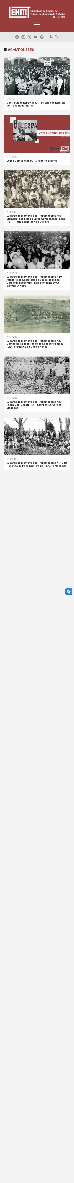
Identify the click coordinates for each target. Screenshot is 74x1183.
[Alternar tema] (51, 37)
